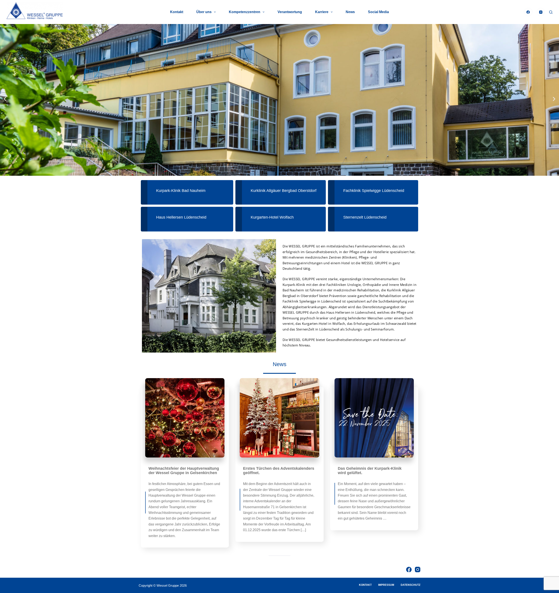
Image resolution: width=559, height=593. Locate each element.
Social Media (378, 12)
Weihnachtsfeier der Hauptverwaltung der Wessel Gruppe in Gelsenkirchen (183, 470)
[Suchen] (550, 12)
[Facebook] (528, 12)
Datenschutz (410, 584)
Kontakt (176, 12)
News (350, 12)
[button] (5, 99)
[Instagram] (541, 12)
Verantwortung (290, 12)
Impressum (386, 584)
